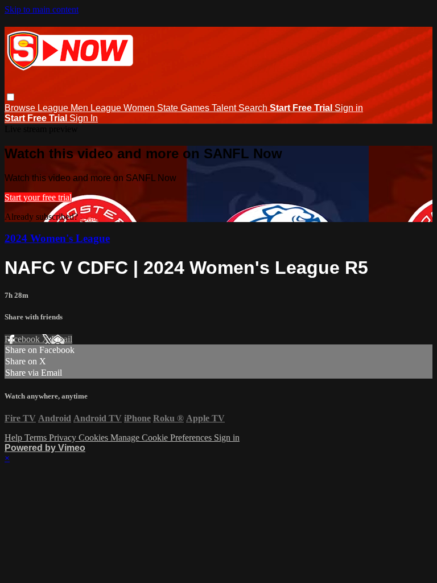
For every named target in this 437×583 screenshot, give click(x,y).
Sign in (349, 108)
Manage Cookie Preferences (162, 437)
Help (14, 437)
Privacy (64, 437)
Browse (21, 108)
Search (254, 108)
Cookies (94, 437)
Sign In (83, 118)
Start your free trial (38, 197)
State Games (184, 108)
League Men (64, 108)
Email (61, 339)
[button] (10, 97)
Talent (225, 108)
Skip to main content (42, 9)
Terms (36, 437)
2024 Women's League (57, 238)
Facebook (23, 339)
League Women (123, 108)
